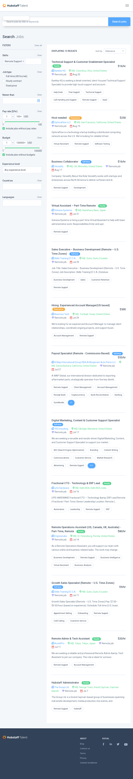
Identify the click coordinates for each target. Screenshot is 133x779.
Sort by (99, 51)
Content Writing (111, 450)
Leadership (75, 509)
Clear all (38, 45)
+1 (71, 402)
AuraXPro (59, 643)
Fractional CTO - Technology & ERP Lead (76, 483)
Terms (83, 753)
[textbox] (31, 61)
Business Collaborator (65, 161)
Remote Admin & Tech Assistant (71, 638)
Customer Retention (100, 280)
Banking (118, 395)
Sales (82, 280)
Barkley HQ (60, 70)
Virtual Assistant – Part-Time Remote (74, 205)
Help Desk (58, 92)
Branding (94, 450)
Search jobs (119, 21)
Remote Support (89, 100)
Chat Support (74, 92)
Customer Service (83, 458)
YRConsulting (61, 428)
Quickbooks (59, 402)
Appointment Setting (63, 613)
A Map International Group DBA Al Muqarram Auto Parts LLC (85, 362)
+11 (91, 465)
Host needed (59, 117)
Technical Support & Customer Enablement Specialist (83, 61)
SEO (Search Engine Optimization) (69, 450)
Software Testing (102, 144)
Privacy (83, 758)
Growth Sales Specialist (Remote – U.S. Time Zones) (83, 582)
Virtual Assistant (61, 144)
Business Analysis (83, 565)
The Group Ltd (61, 687)
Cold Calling (59, 621)
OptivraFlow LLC (62, 122)
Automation (59, 509)
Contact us (85, 748)
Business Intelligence (110, 557)
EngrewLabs (60, 536)
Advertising (59, 465)
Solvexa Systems (63, 210)
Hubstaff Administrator (65, 682)
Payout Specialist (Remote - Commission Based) (81, 353)
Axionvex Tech (61, 314)
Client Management (82, 387)
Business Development (64, 280)
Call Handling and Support (65, 100)
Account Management (64, 336)
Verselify (58, 166)
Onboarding (83, 613)
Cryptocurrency (78, 395)
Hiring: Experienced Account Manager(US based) (81, 305)
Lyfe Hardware (61, 488)
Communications (61, 458)
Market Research (104, 458)
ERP (107, 509)
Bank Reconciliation (100, 395)
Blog (82, 744)
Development (80, 188)
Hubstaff (77, 709)
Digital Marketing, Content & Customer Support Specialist (86, 420)
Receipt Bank (60, 395)
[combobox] (22, 61)
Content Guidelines (88, 763)
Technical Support (94, 92)
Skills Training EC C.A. (65, 258)
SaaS (105, 100)
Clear (39, 55)
